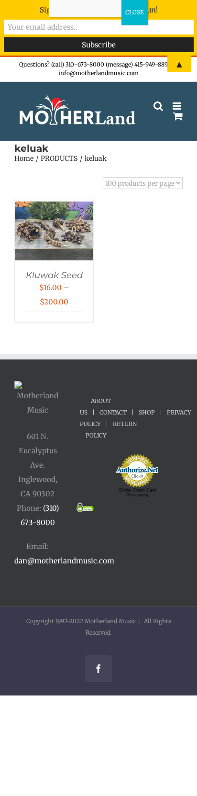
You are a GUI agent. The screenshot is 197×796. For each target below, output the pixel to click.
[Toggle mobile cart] (178, 116)
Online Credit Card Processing (137, 492)
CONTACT (113, 412)
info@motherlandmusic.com (98, 73)
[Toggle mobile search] (158, 106)
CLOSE (134, 12)
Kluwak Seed (54, 275)
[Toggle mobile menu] (178, 106)
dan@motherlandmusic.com (64, 560)
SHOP (147, 412)
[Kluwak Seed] (54, 208)
